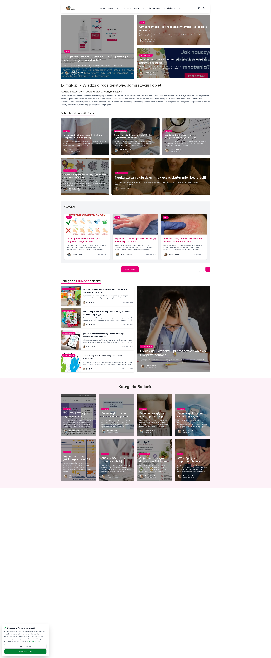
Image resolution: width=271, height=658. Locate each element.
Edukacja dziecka (154, 8)
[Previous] (201, 269)
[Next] (207, 269)
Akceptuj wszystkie (25, 651)
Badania (127, 8)
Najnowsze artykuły (105, 8)
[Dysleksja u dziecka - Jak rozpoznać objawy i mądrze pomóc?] (173, 329)
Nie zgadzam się (25, 646)
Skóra (119, 8)
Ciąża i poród (139, 8)
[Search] (199, 8)
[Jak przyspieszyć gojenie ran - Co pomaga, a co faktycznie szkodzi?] (97, 47)
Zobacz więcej (130, 269)
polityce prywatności (33, 641)
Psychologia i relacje (172, 8)
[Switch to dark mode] (204, 8)
